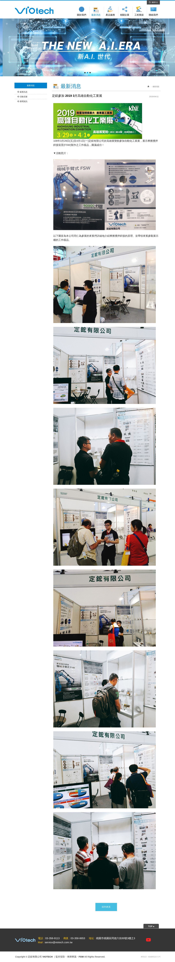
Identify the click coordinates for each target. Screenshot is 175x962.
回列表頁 (106, 907)
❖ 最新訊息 (22, 92)
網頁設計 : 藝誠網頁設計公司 (151, 957)
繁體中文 (155, 2)
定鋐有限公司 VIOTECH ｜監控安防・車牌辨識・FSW (34, 10)
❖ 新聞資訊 (22, 101)
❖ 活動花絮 (22, 97)
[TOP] (87, 926)
